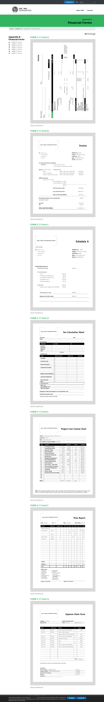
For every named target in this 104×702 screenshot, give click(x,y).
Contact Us (69, 2)
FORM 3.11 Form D (17, 48)
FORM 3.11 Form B (17, 44)
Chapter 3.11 (18, 29)
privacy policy (34, 697)
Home (11, 29)
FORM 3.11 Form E (17, 49)
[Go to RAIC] (22, 9)
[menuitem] (80, 10)
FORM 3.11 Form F (17, 51)
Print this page (90, 34)
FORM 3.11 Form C (17, 46)
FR (77, 2)
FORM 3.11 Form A (17, 42)
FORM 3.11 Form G (17, 53)
